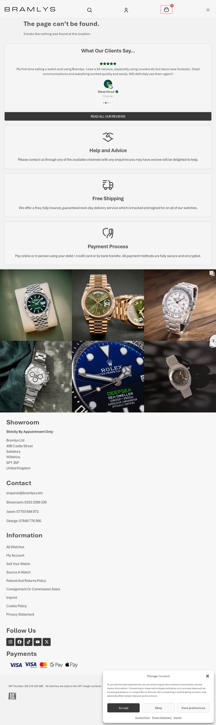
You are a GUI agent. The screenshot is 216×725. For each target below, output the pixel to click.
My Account (15, 555)
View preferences (193, 708)
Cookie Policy (142, 717)
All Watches (15, 546)
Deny (158, 708)
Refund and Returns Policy (26, 580)
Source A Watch (18, 572)
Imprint (178, 717)
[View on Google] (108, 84)
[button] (207, 676)
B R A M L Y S (29, 9)
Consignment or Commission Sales (33, 589)
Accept (123, 708)
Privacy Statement (161, 717)
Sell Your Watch (18, 563)
